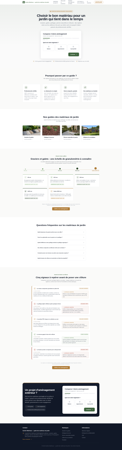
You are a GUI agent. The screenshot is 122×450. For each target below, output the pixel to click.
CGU (83, 435)
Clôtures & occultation (80, 2)
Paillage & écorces (63, 2)
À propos (89, 2)
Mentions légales (86, 430)
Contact (83, 437)
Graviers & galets (55, 2)
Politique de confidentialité (88, 433)
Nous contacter (26, 439)
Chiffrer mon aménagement (98, 2)
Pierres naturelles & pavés (71, 2)
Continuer (72, 54)
